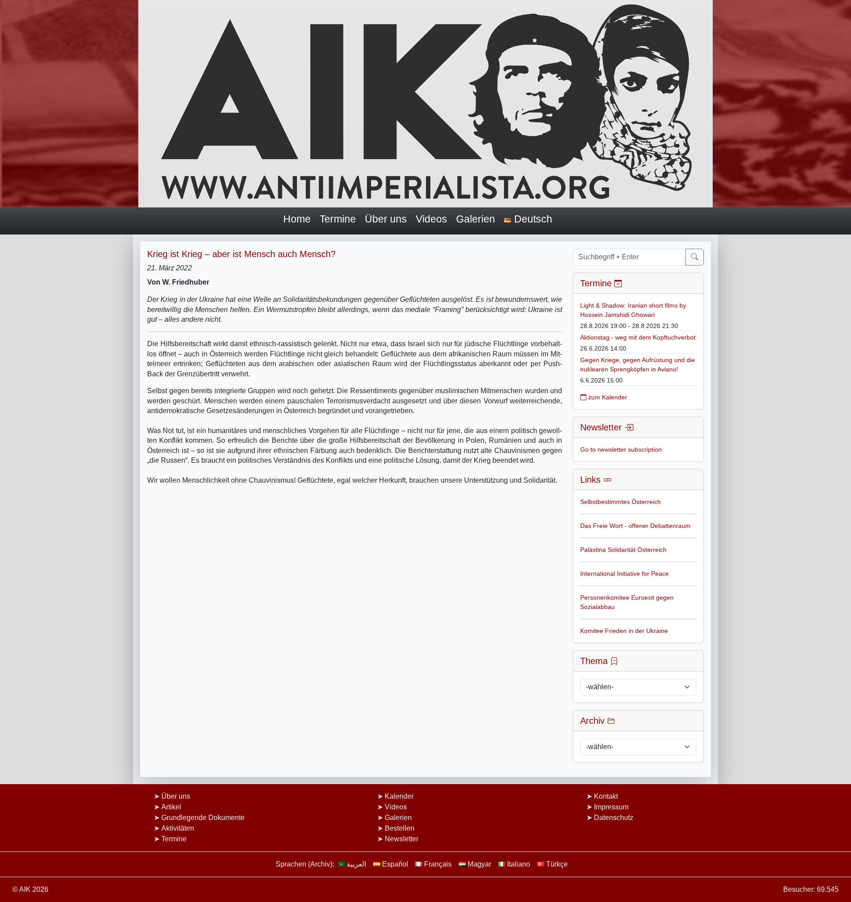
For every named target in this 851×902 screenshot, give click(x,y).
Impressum (611, 807)
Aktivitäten (177, 828)
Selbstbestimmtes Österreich (620, 501)
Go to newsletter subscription (621, 449)
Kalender (399, 796)
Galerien (475, 219)
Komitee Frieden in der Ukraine (624, 630)
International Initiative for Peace (624, 573)
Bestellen (399, 828)
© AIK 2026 (30, 889)
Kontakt (606, 796)
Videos (431, 219)
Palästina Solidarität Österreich (623, 549)
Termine (338, 219)
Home (297, 219)
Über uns (386, 219)
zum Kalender (606, 397)
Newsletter (401, 839)
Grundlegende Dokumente (203, 817)
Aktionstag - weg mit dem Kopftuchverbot (637, 337)
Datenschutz (613, 817)
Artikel (171, 807)
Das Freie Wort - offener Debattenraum (635, 525)
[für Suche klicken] (694, 257)
